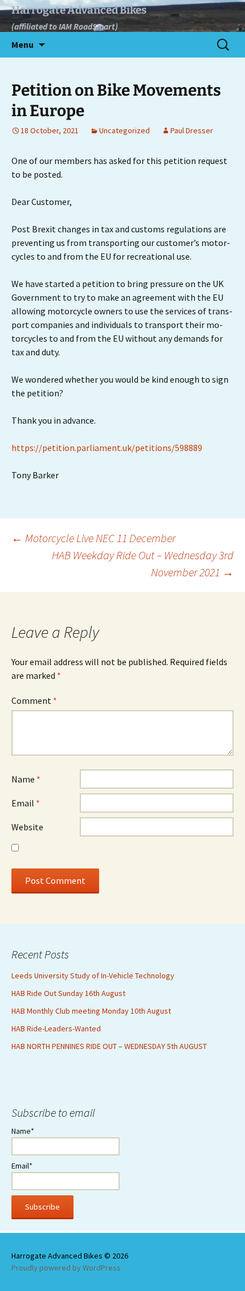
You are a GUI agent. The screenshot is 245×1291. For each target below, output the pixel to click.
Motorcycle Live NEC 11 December (93, 538)
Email (25, 803)
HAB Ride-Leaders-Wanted (56, 1028)
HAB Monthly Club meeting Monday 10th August (91, 1011)
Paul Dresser (191, 130)
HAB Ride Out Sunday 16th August (68, 993)
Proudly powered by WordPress (66, 1268)
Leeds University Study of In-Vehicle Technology (92, 975)
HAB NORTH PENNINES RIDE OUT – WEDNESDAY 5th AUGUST (109, 1046)
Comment (34, 700)
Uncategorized (124, 130)
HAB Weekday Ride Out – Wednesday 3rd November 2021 (143, 563)
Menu (22, 44)
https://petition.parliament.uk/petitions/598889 (106, 447)
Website (27, 827)
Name (25, 779)
